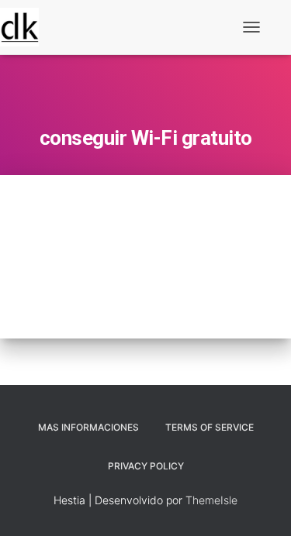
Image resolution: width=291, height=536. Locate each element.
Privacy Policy (146, 466)
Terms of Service (209, 427)
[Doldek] (25, 27)
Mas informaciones (88, 427)
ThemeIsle (211, 500)
